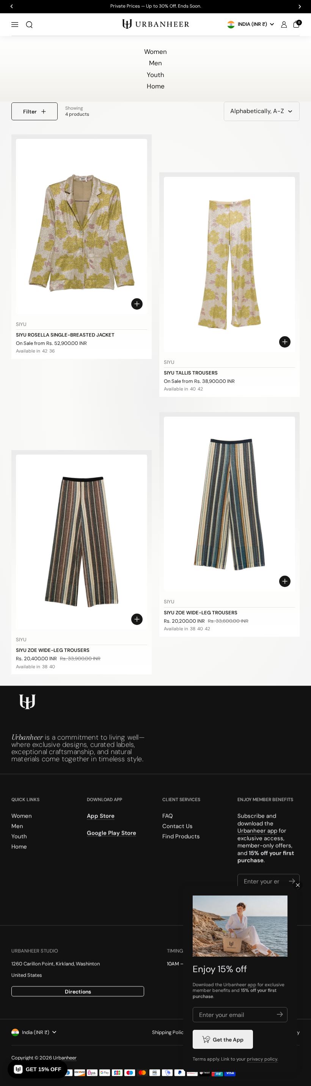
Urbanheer (65, 1058)
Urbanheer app (257, 830)
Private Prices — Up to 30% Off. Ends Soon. (155, 6)
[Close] (298, 885)
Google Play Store (111, 832)
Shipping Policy (169, 1032)
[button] (29, 24)
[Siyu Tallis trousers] (229, 264)
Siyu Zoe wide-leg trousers (53, 650)
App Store (101, 816)
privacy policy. (262, 1059)
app (252, 985)
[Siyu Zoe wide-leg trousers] (81, 542)
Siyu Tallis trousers (191, 373)
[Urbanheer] (155, 24)
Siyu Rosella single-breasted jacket (65, 335)
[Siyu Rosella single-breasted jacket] (81, 226)
